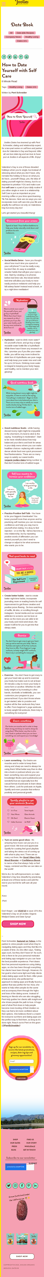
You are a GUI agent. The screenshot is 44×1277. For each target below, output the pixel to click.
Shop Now (22, 1256)
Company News (13, 37)
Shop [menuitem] (15, 1139)
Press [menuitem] (14, 1146)
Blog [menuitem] (13, 1150)
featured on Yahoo (26, 941)
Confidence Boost (31, 860)
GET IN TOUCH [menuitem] (29, 1150)
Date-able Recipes (25, 33)
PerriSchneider (11, 1025)
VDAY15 (22, 911)
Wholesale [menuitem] (30, 1146)
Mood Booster (12, 860)
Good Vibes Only (31, 857)
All (11, 33)
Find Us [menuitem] (30, 1139)
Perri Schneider (19, 92)
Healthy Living (31, 37)
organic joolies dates (15, 460)
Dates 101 (22, 41)
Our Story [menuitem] (31, 1143)
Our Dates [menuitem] (15, 1143)
